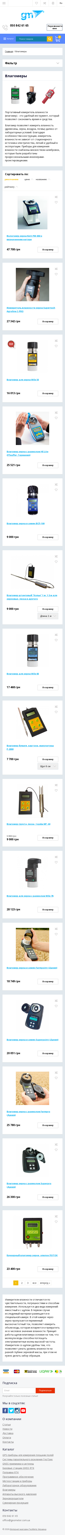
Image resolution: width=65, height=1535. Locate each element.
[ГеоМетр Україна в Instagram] (17, 1410)
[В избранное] (56, 202)
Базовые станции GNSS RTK (18, 1468)
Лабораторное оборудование (19, 1485)
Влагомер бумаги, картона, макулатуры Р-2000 (30, 747)
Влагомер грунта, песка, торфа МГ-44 (28, 823)
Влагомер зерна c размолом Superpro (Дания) (29, 1185)
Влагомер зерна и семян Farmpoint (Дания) (32, 967)
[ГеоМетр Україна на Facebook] (5, 1410)
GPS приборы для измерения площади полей (28, 1455)
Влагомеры (8, 1489)
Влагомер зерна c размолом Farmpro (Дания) (28, 1113)
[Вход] (53, 3)
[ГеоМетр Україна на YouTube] (23, 1410)
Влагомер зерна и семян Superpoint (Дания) (32, 1039)
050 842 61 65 (19, 25)
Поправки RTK (10, 1472)
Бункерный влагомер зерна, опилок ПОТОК (32, 1255)
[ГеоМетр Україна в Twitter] (11, 1410)
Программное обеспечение (18, 1476)
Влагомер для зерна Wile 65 (23, 673)
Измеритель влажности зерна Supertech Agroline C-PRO (31, 309)
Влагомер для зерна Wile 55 (23, 379)
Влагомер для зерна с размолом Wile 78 (30, 895)
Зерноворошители (13, 1498)
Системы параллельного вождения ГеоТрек (27, 1459)
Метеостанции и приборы (17, 1481)
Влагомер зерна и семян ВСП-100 (25, 523)
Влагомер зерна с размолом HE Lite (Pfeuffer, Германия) (27, 453)
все (34, 1282)
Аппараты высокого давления (19, 1494)
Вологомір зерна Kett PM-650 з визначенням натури (24, 237)
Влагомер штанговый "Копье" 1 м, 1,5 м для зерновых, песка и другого (32, 597)
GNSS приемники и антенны (18, 1463)
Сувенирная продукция (15, 1502)
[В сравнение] (56, 197)
